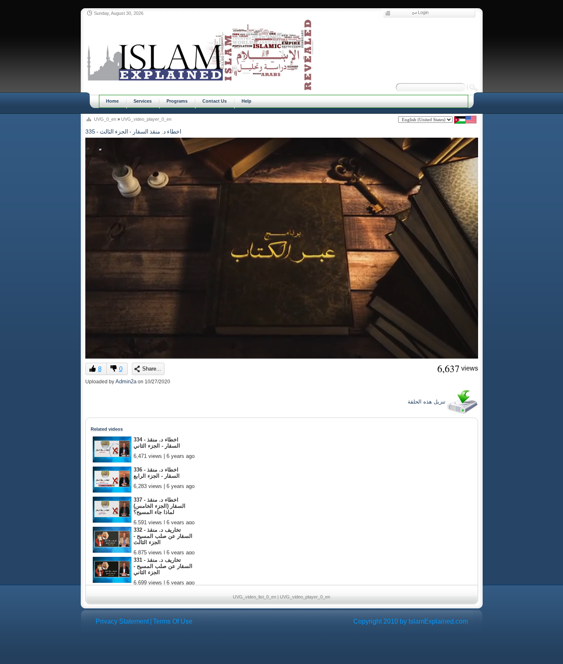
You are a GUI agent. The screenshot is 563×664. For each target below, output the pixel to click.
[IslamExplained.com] (199, 55)
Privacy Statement (122, 621)
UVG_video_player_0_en (146, 119)
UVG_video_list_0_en (254, 596)
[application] (281, 248)
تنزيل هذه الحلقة (427, 402)
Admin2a (125, 381)
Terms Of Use (172, 621)
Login (423, 12)
